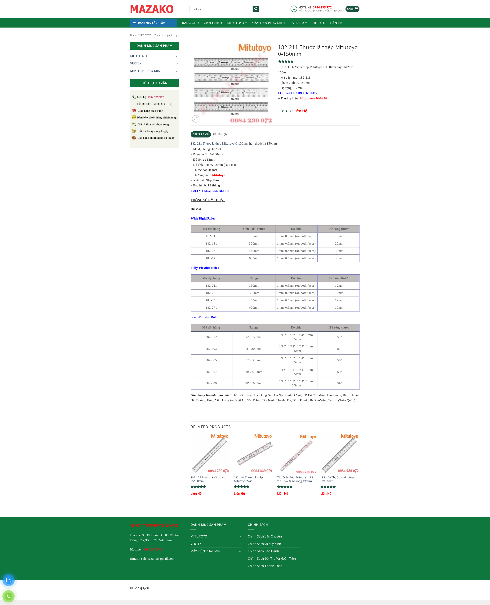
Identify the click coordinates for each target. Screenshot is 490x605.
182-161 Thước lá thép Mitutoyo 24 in (248, 479)
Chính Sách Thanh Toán (265, 566)
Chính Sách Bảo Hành (263, 551)
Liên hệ (336, 22)
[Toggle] (176, 56)
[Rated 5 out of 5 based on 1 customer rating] (319, 61)
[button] (352, 9)
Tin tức (318, 22)
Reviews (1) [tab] (220, 134)
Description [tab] (201, 134)
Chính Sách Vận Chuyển (265, 536)
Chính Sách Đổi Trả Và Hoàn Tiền (272, 558)
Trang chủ (189, 22)
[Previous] (191, 468)
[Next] (360, 468)
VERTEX (298, 22)
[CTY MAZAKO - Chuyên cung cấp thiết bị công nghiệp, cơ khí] (157, 9)
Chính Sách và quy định (264, 544)
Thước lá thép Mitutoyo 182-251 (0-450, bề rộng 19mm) (295, 479)
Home (133, 35)
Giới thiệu (213, 22)
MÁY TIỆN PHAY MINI (268, 22)
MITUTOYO (235, 22)
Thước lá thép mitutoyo (166, 35)
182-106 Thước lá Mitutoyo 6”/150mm (337, 479)
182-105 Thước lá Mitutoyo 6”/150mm (208, 479)
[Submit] (256, 9)
